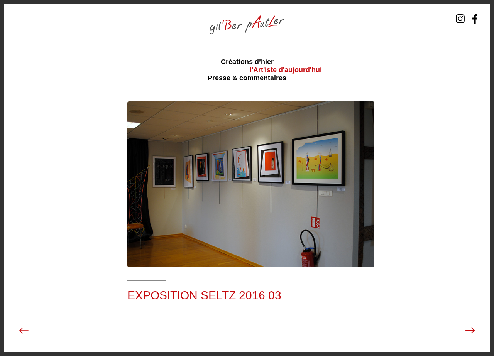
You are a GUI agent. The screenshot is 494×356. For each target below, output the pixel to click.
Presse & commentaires (247, 78)
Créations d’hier (247, 62)
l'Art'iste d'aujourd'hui (286, 70)
